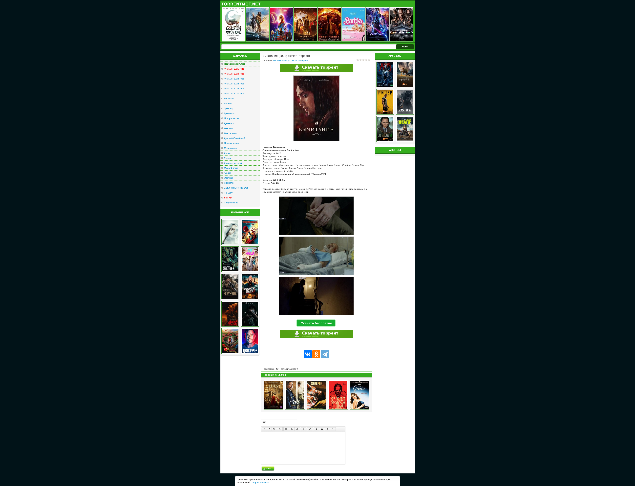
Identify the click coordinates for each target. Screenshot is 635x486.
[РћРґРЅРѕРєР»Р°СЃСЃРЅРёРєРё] (316, 354)
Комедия (229, 98)
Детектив (229, 123)
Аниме (227, 172)
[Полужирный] (264, 429)
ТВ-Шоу (228, 192)
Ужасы (227, 157)
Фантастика (230, 133)
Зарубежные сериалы (236, 187)
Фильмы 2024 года (234, 78)
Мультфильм (231, 167)
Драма (227, 153)
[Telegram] (325, 354)
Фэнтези (228, 128)
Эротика (228, 177)
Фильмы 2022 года (234, 88)
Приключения (231, 143)
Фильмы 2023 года (234, 83)
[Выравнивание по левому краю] (286, 429)
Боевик (228, 103)
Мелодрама (230, 148)
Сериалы (229, 182)
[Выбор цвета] (310, 429)
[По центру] (292, 429)
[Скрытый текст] (316, 429)
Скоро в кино (231, 202)
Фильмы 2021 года (234, 93)
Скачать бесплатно (316, 323)
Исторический (231, 118)
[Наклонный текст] (269, 429)
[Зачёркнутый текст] (280, 429)
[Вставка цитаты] (322, 429)
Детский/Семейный (234, 138)
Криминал (229, 113)
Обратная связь (260, 482)
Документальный (233, 162)
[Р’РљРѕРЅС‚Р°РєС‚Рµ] (308, 354)
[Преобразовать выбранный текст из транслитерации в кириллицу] (327, 429)
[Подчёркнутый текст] (274, 429)
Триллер (228, 108)
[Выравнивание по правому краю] (297, 429)
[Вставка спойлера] (333, 429)
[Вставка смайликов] (303, 429)
